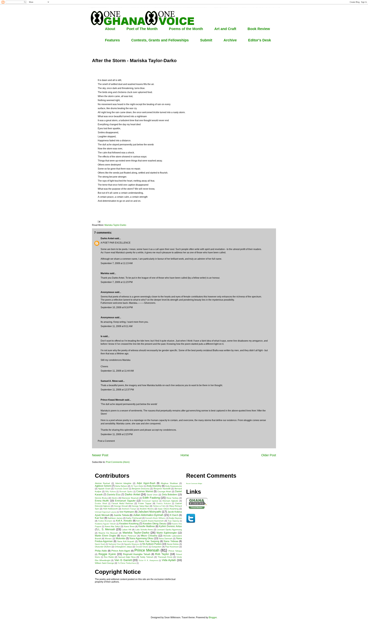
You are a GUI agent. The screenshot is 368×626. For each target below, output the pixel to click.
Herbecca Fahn (159, 506)
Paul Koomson (172, 547)
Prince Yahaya (175, 551)
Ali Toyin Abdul (137, 486)
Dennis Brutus (101, 498)
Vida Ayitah (169, 560)
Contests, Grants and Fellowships (160, 40)
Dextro (115, 498)
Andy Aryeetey (153, 486)
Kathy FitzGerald (133, 518)
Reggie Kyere (107, 554)
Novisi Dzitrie (173, 544)
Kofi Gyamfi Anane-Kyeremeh (150, 521)
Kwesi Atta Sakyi (112, 526)
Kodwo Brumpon (105, 521)
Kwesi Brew (129, 526)
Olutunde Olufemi (103, 547)
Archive (230, 40)
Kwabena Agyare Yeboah (105, 524)
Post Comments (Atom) (118, 462)
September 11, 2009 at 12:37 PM (117, 389)
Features (112, 40)
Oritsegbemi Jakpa (123, 547)
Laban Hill (126, 529)
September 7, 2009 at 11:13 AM (117, 263)
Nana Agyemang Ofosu (142, 538)
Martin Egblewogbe (167, 533)
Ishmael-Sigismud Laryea (105, 512)
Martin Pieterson (128, 536)
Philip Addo (101, 551)
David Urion (152, 494)
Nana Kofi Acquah (125, 541)
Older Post (268, 455)
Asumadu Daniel (121, 489)
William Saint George (104, 563)
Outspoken (156, 547)
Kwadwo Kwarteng (129, 523)
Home (185, 455)
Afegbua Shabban (169, 483)
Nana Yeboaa (171, 541)
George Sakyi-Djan (140, 506)
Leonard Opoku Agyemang (169, 529)
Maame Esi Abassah (108, 533)
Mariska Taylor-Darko (115, 225)
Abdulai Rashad (102, 483)
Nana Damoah (165, 538)
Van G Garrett (123, 560)
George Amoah (121, 506)
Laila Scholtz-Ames (144, 529)
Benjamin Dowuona (141, 488)
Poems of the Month (186, 29)
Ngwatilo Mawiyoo (131, 544)
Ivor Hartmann (127, 512)
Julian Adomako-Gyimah (148, 514)
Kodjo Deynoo (175, 518)
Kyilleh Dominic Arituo (170, 526)
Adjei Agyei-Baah (146, 483)
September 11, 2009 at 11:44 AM (117, 371)
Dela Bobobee (169, 494)
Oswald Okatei (142, 547)
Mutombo (120, 538)
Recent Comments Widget (194, 483)
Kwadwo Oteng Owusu (154, 523)
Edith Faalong (151, 497)
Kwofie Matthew (146, 526)
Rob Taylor (162, 554)
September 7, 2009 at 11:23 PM (117, 282)
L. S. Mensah (106, 529)
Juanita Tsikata (121, 515)
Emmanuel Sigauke (125, 501)
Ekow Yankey (172, 498)
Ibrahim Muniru (147, 509)
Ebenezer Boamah (130, 498)
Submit (206, 40)
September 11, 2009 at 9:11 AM (116, 326)
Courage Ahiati (164, 491)
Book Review (259, 29)
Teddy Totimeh (146, 557)
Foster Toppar (145, 503)
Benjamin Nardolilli (162, 488)
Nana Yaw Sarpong (149, 541)
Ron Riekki (109, 557)
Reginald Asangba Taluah (136, 554)
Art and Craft (225, 29)
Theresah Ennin (165, 557)
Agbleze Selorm (103, 486)
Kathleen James (115, 518)
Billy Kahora (110, 491)
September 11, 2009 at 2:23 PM (117, 434)
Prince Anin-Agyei (120, 551)
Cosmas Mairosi (144, 491)
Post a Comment (106, 441)
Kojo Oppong (173, 521)
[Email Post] (99, 221)
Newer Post (100, 455)
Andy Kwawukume (173, 486)
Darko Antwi (107, 238)
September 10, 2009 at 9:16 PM (117, 307)
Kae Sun (99, 518)
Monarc (108, 538)
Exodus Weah (101, 503)
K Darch (174, 515)
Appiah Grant (104, 488)
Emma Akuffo (102, 501)
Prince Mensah (146, 550)
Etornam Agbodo (170, 501)
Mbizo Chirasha (149, 535)
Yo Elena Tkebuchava (127, 563)
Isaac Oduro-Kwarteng (168, 509)
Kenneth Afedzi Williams (155, 518)
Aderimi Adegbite (123, 483)
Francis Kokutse (164, 503)
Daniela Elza (114, 494)
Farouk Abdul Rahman (122, 503)
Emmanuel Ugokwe (150, 501)
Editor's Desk (259, 40)
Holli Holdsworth (110, 509)
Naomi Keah (100, 544)
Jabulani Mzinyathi (149, 511)
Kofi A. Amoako (124, 520)
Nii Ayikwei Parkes (152, 544)
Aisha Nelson (121, 486)
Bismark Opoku (126, 491)
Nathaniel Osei (115, 544)
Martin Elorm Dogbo (105, 535)
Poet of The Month (142, 29)
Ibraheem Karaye (129, 509)
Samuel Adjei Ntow (127, 557)
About (110, 29)
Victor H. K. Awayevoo (148, 560)
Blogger (213, 617)
